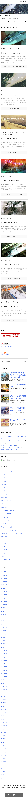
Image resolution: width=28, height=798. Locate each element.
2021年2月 (4, 647)
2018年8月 (4, 732)
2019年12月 (4, 683)
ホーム (3, 27)
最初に (3, 504)
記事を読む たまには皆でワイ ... (14, 320)
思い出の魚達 (5, 497)
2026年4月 (4, 581)
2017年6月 (4, 775)
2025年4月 (4, 594)
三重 (4, 474)
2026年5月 (4, 578)
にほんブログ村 (5, 354)
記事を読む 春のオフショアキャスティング (14, 66)
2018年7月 (4, 735)
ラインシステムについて (9, 530)
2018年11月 (4, 722)
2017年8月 (4, 768)
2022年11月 (4, 607)
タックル (5, 520)
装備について (5, 507)
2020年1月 (4, 680)
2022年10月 (4, 611)
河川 (4, 546)
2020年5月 (4, 670)
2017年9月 (4, 765)
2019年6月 (4, 699)
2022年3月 (4, 621)
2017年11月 (4, 758)
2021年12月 (4, 627)
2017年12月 (4, 755)
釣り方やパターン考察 (7, 527)
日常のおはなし (6, 500)
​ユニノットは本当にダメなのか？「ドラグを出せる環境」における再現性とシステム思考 (18, 409)
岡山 (4, 487)
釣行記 (9, 27)
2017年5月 (4, 778)
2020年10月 (4, 657)
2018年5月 (4, 742)
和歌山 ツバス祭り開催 (7, 449)
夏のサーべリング (6, 218)
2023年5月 (4, 601)
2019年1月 (4, 716)
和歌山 (5, 481)
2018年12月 (4, 719)
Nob (15, 445)
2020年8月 (4, 660)
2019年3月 (4, 709)
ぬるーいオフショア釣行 (8, 176)
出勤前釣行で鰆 (5, 260)
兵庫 (4, 477)
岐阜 (4, 484)
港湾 (4, 550)
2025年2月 (4, 598)
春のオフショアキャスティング (10, 48)
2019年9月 (4, 693)
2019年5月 (4, 702)
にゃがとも (16, 447)
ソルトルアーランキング (6, 346)
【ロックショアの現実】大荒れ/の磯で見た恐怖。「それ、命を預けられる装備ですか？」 (18, 397)
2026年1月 (4, 588)
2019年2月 (4, 712)
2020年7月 (4, 663)
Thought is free (22, 787)
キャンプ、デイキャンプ (8, 471)
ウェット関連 (6, 513)
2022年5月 (4, 617)
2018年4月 (4, 745)
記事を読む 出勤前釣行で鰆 (14, 278)
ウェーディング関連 (8, 510)
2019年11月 (4, 686)
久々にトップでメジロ (6, 445)
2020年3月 (4, 676)
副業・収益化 (5, 494)
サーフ (5, 540)
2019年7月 (4, 696)
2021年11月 (4, 630)
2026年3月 (4, 585)
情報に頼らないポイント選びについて (12, 533)
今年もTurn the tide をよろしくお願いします (12, 436)
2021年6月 (4, 637)
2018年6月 (4, 739)
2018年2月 (4, 748)
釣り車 (5, 523)
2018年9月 (4, 729)
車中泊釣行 (6, 559)
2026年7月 (4, 571)
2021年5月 (4, 640)
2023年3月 (4, 604)
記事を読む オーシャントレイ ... (14, 152)
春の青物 (3, 90)
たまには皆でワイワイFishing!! (10, 302)
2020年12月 (4, 650)
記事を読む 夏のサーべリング (14, 236)
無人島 (5, 553)
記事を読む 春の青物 (14, 108)
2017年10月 (4, 761)
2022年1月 (4, 624)
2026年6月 (4, 575)
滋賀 (4, 491)
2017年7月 (4, 771)
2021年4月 (4, 643)
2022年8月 (4, 614)
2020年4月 (4, 673)
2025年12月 (4, 591)
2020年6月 (4, 666)
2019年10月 (4, 689)
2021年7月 (4, 634)
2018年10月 (4, 725)
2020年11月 (4, 653)
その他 (13, 53)
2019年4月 (4, 706)
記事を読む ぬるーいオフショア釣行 (14, 194)
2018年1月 (4, 752)
